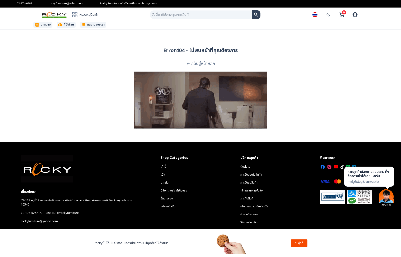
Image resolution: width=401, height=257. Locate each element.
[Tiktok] (342, 167)
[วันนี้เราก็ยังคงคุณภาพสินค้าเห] (256, 14)
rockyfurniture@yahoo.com (66, 3)
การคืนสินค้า (247, 198)
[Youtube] (336, 167)
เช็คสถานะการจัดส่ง (251, 190)
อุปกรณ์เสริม (168, 206)
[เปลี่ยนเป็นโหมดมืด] (328, 14)
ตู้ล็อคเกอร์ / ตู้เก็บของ (174, 190)
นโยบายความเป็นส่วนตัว (254, 206)
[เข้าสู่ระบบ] (355, 14)
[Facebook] (322, 167)
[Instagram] (329, 167)
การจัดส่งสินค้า (249, 182)
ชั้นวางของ (167, 198)
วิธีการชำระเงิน (249, 222)
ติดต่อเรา (245, 166)
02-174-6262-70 (31, 213)
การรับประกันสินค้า (251, 174)
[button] (369, 177)
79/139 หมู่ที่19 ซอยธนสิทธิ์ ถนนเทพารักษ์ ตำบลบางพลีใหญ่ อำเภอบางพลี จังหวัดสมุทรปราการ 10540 (76, 202)
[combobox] (201, 14)
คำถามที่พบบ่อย (249, 214)
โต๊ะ (163, 174)
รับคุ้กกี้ (299, 243)
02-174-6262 (24, 3)
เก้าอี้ (163, 166)
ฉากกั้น (165, 182)
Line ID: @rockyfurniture (62, 213)
